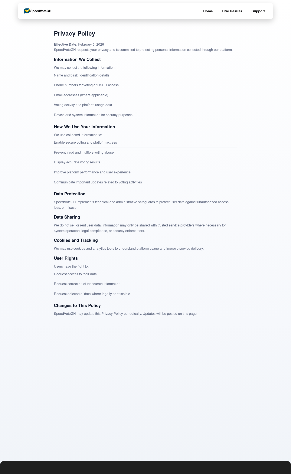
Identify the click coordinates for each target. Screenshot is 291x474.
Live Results (232, 11)
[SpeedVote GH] (37, 11)
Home (208, 11)
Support (258, 11)
